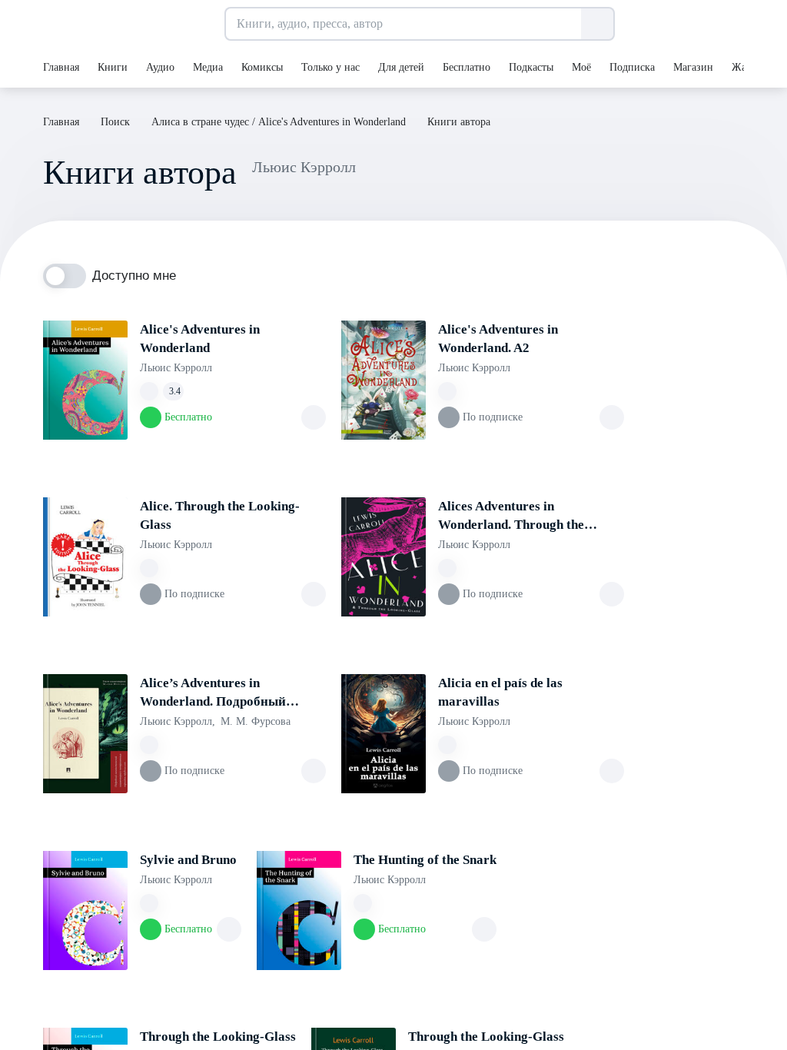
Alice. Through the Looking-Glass (220, 515)
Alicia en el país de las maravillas (500, 692)
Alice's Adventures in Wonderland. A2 (498, 338)
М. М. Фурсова (256, 721)
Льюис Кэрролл (176, 368)
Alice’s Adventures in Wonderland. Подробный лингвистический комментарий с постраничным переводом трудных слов (232, 693)
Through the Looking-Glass (218, 1036)
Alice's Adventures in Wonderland (200, 338)
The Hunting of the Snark (425, 859)
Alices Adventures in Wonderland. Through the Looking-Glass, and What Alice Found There (526, 516)
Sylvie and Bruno (188, 859)
